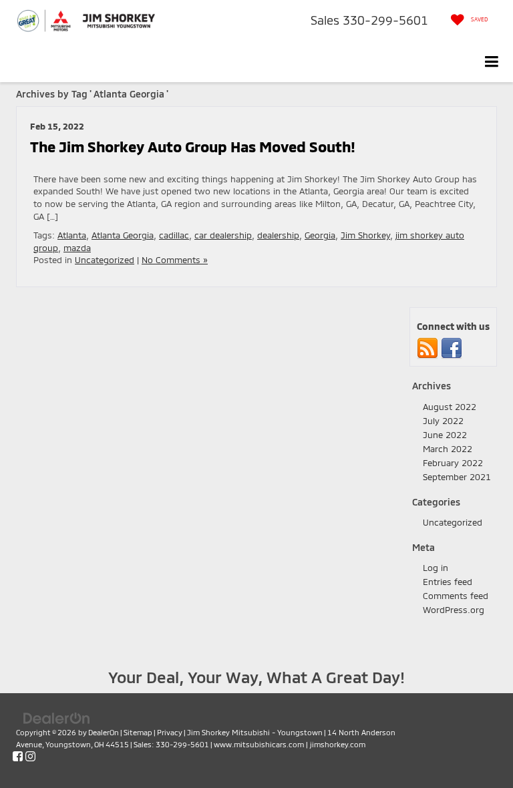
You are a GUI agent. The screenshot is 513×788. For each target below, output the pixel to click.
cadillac (174, 235)
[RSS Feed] (427, 348)
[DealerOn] (57, 717)
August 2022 (449, 406)
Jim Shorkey (365, 235)
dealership (278, 235)
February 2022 (453, 462)
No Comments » (175, 259)
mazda (77, 247)
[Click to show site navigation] (492, 61)
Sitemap (138, 732)
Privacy (169, 732)
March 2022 (447, 448)
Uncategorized (104, 259)
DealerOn (103, 732)
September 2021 (457, 476)
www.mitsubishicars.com (259, 744)
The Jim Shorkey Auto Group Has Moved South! (192, 146)
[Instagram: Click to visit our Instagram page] (30, 756)
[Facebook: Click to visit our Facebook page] (18, 756)
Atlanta (71, 235)
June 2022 (445, 434)
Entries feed (447, 581)
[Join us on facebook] (451, 348)
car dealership (223, 235)
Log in (435, 567)
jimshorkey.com (337, 744)
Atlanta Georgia (123, 235)
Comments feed (455, 595)
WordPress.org (453, 609)
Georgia (320, 235)
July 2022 (443, 420)
